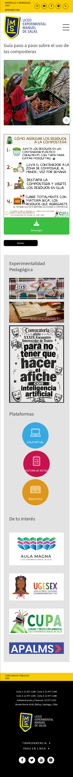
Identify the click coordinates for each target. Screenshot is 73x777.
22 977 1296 (30, 691)
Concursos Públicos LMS (17, 677)
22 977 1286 (51, 695)
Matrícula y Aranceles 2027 (18, 4)
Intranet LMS (12, 9)
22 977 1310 (50, 700)
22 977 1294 (51, 691)
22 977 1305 (30, 695)
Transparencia (35, 743)
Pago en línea (35, 748)
